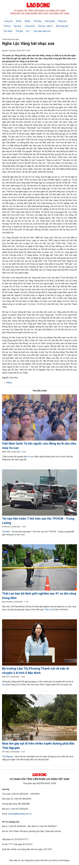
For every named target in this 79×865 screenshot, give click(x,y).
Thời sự (7, 26)
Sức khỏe (8, 31)
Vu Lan (30, 456)
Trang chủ (8, 21)
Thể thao (38, 21)
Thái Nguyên (7, 756)
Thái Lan (48, 609)
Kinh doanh (50, 21)
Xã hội (18, 21)
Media (27, 21)
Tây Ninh (6, 531)
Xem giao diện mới (42, 31)
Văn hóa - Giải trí (45, 26)
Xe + (28, 31)
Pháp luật (62, 21)
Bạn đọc (17, 26)
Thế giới (19, 31)
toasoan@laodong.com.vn (19, 814)
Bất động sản (62, 26)
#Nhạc (9, 382)
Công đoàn (30, 26)
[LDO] (39, 417)
